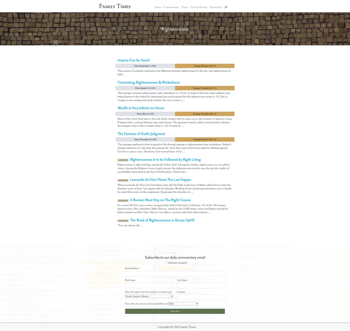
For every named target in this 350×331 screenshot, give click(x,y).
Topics (184, 7)
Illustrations (215, 7)
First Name (130, 280)
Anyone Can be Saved (133, 60)
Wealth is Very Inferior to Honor (141, 107)
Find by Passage (198, 7)
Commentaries (171, 7)
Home (158, 7)
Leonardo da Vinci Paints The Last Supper (160, 179)
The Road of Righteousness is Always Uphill (162, 220)
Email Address (132, 268)
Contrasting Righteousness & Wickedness (149, 82)
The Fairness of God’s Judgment (141, 133)
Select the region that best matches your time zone (148, 292)
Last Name (182, 280)
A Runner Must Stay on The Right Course (160, 199)
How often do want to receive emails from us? (146, 303)
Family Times (115, 6)
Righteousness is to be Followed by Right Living (165, 159)
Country (181, 292)
